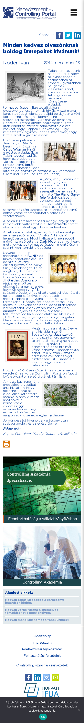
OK (43, 717)
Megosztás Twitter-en (68, 35)
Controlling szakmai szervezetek (42, 665)
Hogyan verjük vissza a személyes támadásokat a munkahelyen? (31, 611)
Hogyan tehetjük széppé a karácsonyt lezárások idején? (34, 601)
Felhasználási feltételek (42, 655)
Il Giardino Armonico (20, 280)
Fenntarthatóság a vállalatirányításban (42, 519)
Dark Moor (48, 241)
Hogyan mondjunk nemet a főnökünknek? (37, 620)
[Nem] (79, 710)
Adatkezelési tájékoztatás (42, 649)
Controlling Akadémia (42, 582)
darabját (9, 311)
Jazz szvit (62, 334)
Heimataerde (56, 224)
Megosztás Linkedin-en (77, 35)
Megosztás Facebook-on (59, 35)
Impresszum (42, 642)
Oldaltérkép (42, 636)
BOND (32, 255)
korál (29, 164)
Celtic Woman (14, 149)
